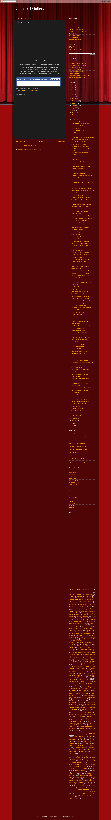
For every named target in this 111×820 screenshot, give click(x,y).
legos (79, 695)
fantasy (82, 656)
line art (83, 697)
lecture (85, 693)
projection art (72, 738)
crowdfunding (79, 635)
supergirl (78, 770)
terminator (82, 775)
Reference (71, 495)
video (36, 90)
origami (82, 721)
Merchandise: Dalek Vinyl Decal (80, 222)
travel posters (82, 780)
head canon (87, 675)
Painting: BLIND (75, 323)
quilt (92, 739)
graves (74, 670)
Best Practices (72, 472)
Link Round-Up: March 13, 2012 (80, 291)
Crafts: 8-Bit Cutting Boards (78, 238)
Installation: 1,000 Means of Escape (81, 307)
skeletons (89, 754)
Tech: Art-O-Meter (76, 394)
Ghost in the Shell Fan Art (76, 29)
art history (88, 599)
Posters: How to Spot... (77, 193)
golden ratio (86, 666)
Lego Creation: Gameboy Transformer (81, 282)
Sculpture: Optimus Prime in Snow (80, 401)
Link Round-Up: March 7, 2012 (79, 353)
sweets (82, 772)
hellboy (93, 675)
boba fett (89, 609)
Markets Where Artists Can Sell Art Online (80, 75)
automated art (83, 604)
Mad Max (74, 700)
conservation (72, 631)
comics (87, 627)
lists (73, 699)
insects (70, 685)
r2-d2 (77, 741)
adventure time (86, 591)
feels (86, 657)
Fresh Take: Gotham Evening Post (78, 437)
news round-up (78, 718)
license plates (88, 695)
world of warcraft (82, 797)
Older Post (61, 142)
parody (81, 725)
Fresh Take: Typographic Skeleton (78, 459)
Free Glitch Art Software (75, 67)
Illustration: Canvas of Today (79, 164)
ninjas (79, 719)
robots (89, 743)
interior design (87, 687)
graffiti (72, 668)
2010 (72, 425)
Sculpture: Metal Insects (78, 202)
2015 (72, 89)
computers (79, 630)
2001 (70, 589)
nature (81, 716)
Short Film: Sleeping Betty (78, 144)
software (86, 757)
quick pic (83, 739)
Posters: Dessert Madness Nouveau (81, 220)
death (72, 638)
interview (78, 688)
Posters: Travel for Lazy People (80, 252)
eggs (77, 650)
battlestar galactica (73, 608)
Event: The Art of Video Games (79, 245)
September (75, 105)
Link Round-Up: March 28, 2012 (80, 139)
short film (31, 90)
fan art (80, 654)
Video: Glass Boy (76, 284)
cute (93, 635)
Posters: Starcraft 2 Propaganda (80, 152)
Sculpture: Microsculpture (78, 310)
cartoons (71, 616)
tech (80, 774)
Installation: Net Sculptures (78, 173)
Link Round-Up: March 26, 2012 (80, 180)
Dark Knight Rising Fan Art (76, 27)
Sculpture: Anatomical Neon (79, 171)
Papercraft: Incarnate (77, 168)
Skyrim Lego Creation (74, 35)
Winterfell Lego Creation (75, 39)
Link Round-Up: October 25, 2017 (78, 440)
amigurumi (90, 592)
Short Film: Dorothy (76, 376)
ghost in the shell (77, 664)
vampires (88, 784)
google (93, 666)
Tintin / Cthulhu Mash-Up (75, 37)
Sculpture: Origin (76, 232)
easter (70, 650)
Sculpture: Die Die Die (77, 381)
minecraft (92, 707)
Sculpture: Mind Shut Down (78, 130)
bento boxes (83, 608)
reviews (83, 743)
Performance (72, 493)
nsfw (84, 719)
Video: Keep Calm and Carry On (80, 371)
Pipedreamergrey (75, 47)
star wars (76, 763)
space (93, 757)
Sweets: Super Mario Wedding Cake (81, 369)
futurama (91, 661)
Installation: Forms (76, 287)
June (73, 112)
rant (85, 741)
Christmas (92, 619)
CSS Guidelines (73, 476)
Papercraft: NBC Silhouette (76, 455)
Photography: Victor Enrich (78, 257)
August (74, 108)
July (73, 110)
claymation (79, 623)
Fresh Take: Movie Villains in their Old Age (83, 190)
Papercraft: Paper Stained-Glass (80, 332)
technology (88, 774)
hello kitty (73, 677)
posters (92, 734)
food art (93, 659)
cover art (71, 633)
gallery (78, 663)
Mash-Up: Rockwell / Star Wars (79, 321)
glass (79, 666)
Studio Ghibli (83, 768)
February (74, 418)
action (70, 591)
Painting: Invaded (76, 365)
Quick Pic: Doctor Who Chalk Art (80, 266)
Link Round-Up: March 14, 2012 (80, 296)
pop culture (86, 731)
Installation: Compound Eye (79, 229)
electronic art (87, 650)
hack (94, 671)
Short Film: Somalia (76, 316)
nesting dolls (88, 716)
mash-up (80, 702)
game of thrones (89, 663)
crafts (77, 633)
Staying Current (73, 497)
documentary (72, 645)
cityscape (71, 623)
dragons (71, 647)
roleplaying (71, 745)
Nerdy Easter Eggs (74, 33)
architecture (73, 599)
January (74, 420)
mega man (87, 704)
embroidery (79, 652)
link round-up (91, 697)
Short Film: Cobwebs (77, 250)
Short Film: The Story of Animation (80, 337)
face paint (74, 654)
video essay (83, 787)
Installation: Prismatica (77, 335)
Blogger (72, 816)
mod (92, 709)
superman (85, 770)
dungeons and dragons (85, 649)
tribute (90, 780)
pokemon (78, 731)
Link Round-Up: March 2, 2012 (79, 413)
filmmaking (92, 657)
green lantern (82, 670)
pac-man (79, 723)
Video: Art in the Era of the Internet (80, 123)
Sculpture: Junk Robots (77, 328)
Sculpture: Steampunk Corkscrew (80, 259)
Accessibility (72, 470)
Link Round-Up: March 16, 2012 (80, 255)
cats (72, 617)
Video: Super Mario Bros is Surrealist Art (82, 218)
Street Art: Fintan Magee (78, 314)
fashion (90, 656)
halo (87, 673)
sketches (71, 756)
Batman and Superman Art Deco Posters (80, 21)
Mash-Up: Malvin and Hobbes (79, 209)
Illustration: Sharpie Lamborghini (80, 378)
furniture (83, 661)
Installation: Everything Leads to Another (82, 326)
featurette (80, 657)
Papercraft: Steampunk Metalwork (80, 206)
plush (91, 730)
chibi (70, 619)
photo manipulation (86, 726)
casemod (85, 616)
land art (91, 691)
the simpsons (81, 777)
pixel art (76, 730)
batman (88, 606)
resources (71, 743)
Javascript (71, 488)
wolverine (74, 795)
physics (89, 728)
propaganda (80, 738)
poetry (70, 731)
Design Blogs (72, 478)
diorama (71, 642)
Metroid (71, 707)
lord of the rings (81, 699)
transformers (72, 780)
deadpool (92, 637)
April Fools (92, 597)
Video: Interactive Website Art (79, 199)
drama (80, 647)
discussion (80, 642)
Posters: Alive (75, 392)
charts (91, 618)
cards (77, 614)
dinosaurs (89, 640)
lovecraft (92, 699)
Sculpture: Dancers (76, 367)
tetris (90, 775)
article (85, 601)
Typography (72, 503)
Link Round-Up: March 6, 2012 (79, 374)
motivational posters (76, 712)
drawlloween (72, 649)
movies (71, 714)
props (88, 738)
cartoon (91, 614)
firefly (79, 659)
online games (90, 719)
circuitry (91, 621)
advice (70, 592)
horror (89, 677)
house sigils (72, 679)
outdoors (71, 723)
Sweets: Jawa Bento (77, 277)
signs (81, 754)
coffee (91, 623)
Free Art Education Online (76, 71)
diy (77, 644)
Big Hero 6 (92, 608)
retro (78, 743)
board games (82, 609)
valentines (79, 784)
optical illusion (72, 721)
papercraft (72, 725)
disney (89, 642)
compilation (84, 628)
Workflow (71, 507)
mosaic (93, 711)
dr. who (91, 645)
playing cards (85, 730)
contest (78, 631)
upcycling (71, 784)
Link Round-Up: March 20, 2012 (80, 227)
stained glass (82, 760)
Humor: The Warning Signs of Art (80, 298)
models (70, 711)
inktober (90, 683)
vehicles (89, 785)
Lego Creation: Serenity (77, 236)
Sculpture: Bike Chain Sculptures (80, 211)
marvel (71, 702)
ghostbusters (88, 664)
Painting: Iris (74, 319)
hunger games (72, 681)
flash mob (87, 659)
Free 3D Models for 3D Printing (77, 65)
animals (71, 596)
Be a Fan (55, 79)
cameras (85, 613)
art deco (82, 599)
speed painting (88, 759)
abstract (91, 589)
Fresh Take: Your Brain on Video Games (82, 137)
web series (78, 793)
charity (84, 618)
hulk (80, 679)
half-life (72, 673)
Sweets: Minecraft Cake (75, 452)
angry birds (89, 594)
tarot (70, 774)
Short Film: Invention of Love (79, 339)
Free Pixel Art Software (75, 69)
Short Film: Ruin (75, 234)
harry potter (77, 675)
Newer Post (20, 142)
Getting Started (73, 484)
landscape (71, 693)
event (93, 652)
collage (78, 625)
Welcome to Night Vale (89, 793)
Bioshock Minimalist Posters (76, 23)
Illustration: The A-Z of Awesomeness (81, 161)
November (75, 101)
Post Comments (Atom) (30, 145)
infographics (81, 683)
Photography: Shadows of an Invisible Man (83, 175)
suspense (74, 772)
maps (83, 700)
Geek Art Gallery (30, 8)
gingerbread (72, 666)
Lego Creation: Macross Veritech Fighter (82, 360)
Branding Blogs (73, 474)
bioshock (73, 609)
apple (85, 597)
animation (79, 596)
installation (91, 685)
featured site (72, 657)
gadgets (71, 663)
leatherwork (78, 693)
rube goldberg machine (80, 747)
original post (90, 721)
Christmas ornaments (79, 621)
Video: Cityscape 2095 (77, 346)
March (74, 119)
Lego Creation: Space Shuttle (79, 399)
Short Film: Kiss (75, 406)
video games (83, 790)
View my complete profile (75, 49)
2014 (72, 92)
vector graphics (80, 785)
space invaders (76, 759)
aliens (82, 592)
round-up (91, 745)
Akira (77, 592)
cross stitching (88, 633)
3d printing (77, 589)
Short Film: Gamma (76, 128)
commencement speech (74, 628)
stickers (87, 764)
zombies (76, 798)
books (70, 611)
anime (89, 596)
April (73, 117)
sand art (91, 747)
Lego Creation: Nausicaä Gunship (80, 216)
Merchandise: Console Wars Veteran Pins (82, 362)
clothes (86, 623)
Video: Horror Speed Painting (79, 135)
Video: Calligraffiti (76, 410)
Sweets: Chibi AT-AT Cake (78, 261)
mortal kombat (86, 711)
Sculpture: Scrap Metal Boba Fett (78, 449)
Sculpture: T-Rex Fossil (77, 121)
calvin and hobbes (74, 613)
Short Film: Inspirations (77, 415)
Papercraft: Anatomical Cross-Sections (82, 388)
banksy (81, 606)
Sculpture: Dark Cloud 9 (78, 349)
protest (93, 738)
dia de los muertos (87, 639)
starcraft (90, 763)
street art (92, 766)
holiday (80, 677)
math (75, 704)
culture (88, 635)
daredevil (79, 637)
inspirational (80, 685)
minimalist (84, 709)
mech (80, 704)
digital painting (77, 640)
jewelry (74, 690)
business (91, 611)
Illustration (82, 681)
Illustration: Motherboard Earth (77, 443)
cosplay (90, 631)
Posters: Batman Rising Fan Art (77, 446)
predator (76, 736)
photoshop (82, 728)
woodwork (71, 797)
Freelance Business (74, 482)
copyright (84, 631)
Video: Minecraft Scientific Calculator (81, 188)
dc (85, 637)
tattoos (74, 774)
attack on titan (72, 604)
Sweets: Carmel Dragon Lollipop (80, 397)
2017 (72, 85)
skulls (80, 756)
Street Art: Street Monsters (78, 342)
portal (93, 731)
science (89, 749)
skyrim (87, 756)
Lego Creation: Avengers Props (77, 462)
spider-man (72, 760)
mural (93, 714)
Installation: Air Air (76, 154)
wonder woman (86, 795)
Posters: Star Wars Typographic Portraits (82, 303)
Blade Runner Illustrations (76, 25)
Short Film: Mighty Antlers (78, 312)
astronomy (89, 603)
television (71, 775)
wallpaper (87, 792)
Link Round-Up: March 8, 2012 (79, 351)
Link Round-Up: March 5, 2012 (79, 390)
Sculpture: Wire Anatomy (78, 344)
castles (93, 616)
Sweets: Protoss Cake (77, 280)
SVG (70, 499)
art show (79, 601)
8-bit (84, 589)
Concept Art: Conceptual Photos (80, 273)
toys (90, 779)
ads (77, 591)
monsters (77, 711)
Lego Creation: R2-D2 (77, 126)
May (73, 114)
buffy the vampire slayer (81, 611)
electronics (71, 652)
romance (80, 745)
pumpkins (73, 739)
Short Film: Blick (75, 159)
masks (88, 702)
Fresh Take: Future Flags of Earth (80, 166)
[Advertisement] (75, 556)
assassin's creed (80, 603)
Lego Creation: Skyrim (75, 433)
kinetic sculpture (75, 691)
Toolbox (71, 501)
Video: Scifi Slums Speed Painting (80, 275)
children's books (80, 619)
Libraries (71, 491)
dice (70, 640)
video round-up (73, 792)
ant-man (80, 597)
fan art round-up (90, 654)
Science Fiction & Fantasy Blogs (77, 77)
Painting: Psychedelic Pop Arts (79, 243)
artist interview (72, 602)
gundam (81, 671)
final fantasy (73, 659)
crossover (71, 635)
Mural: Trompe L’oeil (77, 195)
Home (41, 142)
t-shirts (90, 772)
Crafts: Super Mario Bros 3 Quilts (80, 271)
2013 (72, 94)
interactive (75, 687)
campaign (91, 613)
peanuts (90, 725)
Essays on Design (73, 480)
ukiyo (91, 782)
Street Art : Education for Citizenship (81, 197)
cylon (73, 637)
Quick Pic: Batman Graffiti (78, 142)
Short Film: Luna (76, 289)
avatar (90, 604)
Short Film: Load (76, 355)
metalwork (88, 706)
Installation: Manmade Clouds (79, 383)
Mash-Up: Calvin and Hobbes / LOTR (81, 300)
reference (91, 741)
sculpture (84, 751)
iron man (92, 688)
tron (70, 782)
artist (89, 601)
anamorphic (71, 594)
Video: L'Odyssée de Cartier (79, 294)
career (85, 614)
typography (83, 782)
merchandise (76, 706)
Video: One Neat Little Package (80, 186)
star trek (92, 760)
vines (82, 791)
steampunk (78, 764)
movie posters (87, 712)
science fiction (24, 90)
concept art (88, 630)
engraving (86, 652)
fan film (73, 656)
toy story (85, 779)
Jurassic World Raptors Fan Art (77, 31)
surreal (93, 770)
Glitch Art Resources (74, 73)
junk (89, 690)
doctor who (87, 644)
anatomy (79, 594)
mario (90, 700)
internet (71, 688)
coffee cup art (72, 625)
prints (82, 736)
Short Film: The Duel (77, 213)
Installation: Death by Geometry (80, 241)
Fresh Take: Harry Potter (78, 330)
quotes (70, 741)
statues (70, 764)
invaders (85, 688)
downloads (82, 645)
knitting (84, 691)
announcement (72, 597)
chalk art (77, 618)
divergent (71, 644)
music (73, 716)
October (74, 103)
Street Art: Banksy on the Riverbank (81, 204)
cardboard (71, 614)
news (70, 718)
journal (84, 690)
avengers (71, 606)
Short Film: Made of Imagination (80, 177)
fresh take (74, 661)
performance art (73, 726)
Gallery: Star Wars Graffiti (78, 268)
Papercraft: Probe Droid (77, 408)
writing (90, 797)
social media (78, 757)
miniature (75, 709)
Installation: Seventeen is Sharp (80, 146)
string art (75, 768)
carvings (79, 616)
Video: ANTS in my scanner (78, 305)
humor (86, 679)
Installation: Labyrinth (77, 132)
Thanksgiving (72, 777)
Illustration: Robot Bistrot (78, 264)
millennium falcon (81, 707)
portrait (74, 734)
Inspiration (71, 486)
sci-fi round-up (79, 749)
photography (72, 728)
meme (93, 704)
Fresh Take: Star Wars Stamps (79, 248)
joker (80, 690)
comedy (85, 625)
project (90, 736)
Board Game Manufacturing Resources (79, 61)
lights (76, 697)
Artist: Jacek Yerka (76, 157)
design (77, 639)
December (75, 98)
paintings (88, 723)
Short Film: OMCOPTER (78, 225)
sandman (71, 749)
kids (94, 690)
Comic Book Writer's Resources (77, 63)
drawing (89, 647)
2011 (71, 423)
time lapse (77, 779)
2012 (72, 96)
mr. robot (80, 714)
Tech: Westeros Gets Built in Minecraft (81, 358)
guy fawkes (88, 671)
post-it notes (83, 734)
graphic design (81, 668)
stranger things (80, 766)
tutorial (75, 782)
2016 (72, 87)
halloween (79, 673)
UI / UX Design (73, 505)
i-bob (61, 816)
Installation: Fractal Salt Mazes (79, 404)
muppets (86, 714)
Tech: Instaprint (75, 385)
